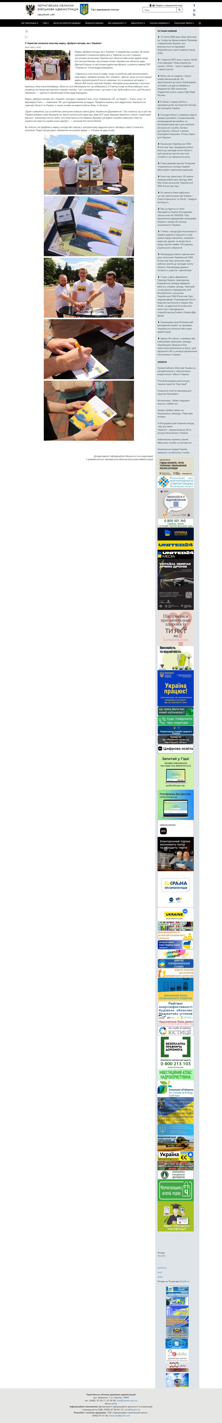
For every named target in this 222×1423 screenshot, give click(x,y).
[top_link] (199, 23)
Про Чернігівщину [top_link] (28, 23)
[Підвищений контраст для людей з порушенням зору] (150, 5)
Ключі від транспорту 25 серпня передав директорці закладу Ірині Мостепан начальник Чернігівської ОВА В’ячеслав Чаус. (175, 181)
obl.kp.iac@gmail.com (119, 1415)
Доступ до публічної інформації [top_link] (66, 23)
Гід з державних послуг (105, 9)
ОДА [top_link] (45, 23)
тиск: (160, 1272)
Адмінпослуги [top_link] (137, 23)
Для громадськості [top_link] (116, 23)
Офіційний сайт (46, 14)
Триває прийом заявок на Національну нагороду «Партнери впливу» (175, 413)
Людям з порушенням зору (168, 5)
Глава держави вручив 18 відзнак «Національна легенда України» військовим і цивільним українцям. (176, 166)
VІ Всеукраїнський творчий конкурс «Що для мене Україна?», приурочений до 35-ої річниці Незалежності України (176, 428)
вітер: (160, 1276)
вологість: (162, 1267)
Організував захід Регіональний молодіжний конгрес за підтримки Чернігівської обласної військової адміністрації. (175, 326)
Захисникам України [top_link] (183, 23)
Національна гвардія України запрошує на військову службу (174, 450)
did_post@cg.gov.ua (130, 1409)
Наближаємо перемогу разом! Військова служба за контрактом (174, 441)
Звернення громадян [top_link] (94, 23)
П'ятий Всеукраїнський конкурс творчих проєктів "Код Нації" (174, 382)
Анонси (162, 361)
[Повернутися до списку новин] (27, 36)
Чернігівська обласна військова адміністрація (58, 7)
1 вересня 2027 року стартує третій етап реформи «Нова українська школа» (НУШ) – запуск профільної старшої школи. (177, 64)
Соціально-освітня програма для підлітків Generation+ (174, 392)
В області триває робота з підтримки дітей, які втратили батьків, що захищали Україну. (177, 105)
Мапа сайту (111, 1403)
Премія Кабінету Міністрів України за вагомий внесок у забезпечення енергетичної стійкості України (177, 371)
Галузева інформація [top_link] (159, 23)
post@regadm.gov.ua (127, 1400)
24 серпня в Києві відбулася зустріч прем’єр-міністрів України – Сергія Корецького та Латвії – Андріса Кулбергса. (177, 197)
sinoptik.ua (184, 1281)
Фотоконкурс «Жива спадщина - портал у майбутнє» (174, 402)
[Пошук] (179, 9)
